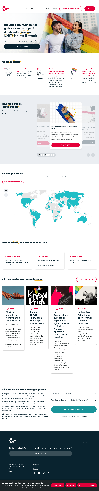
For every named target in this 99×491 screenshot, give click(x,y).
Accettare (58, 485)
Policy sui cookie (14, 469)
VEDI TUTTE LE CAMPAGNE (13, 182)
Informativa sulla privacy (16, 464)
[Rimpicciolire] (6, 195)
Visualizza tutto (86, 279)
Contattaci (36, 464)
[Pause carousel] (39, 154)
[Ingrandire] (6, 191)
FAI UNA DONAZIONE (74, 409)
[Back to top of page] (85, 440)
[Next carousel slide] (93, 155)
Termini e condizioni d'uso (17, 466)
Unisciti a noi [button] (22, 46)
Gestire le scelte (87, 485)
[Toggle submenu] (40, 9)
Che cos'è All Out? (32, 9)
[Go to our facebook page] (35, 473)
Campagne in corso (50, 9)
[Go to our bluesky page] (39, 473)
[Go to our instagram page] (48, 473)
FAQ (10, 471)
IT (94, 3)
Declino (70, 485)
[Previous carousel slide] (88, 155)
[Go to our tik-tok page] (44, 473)
